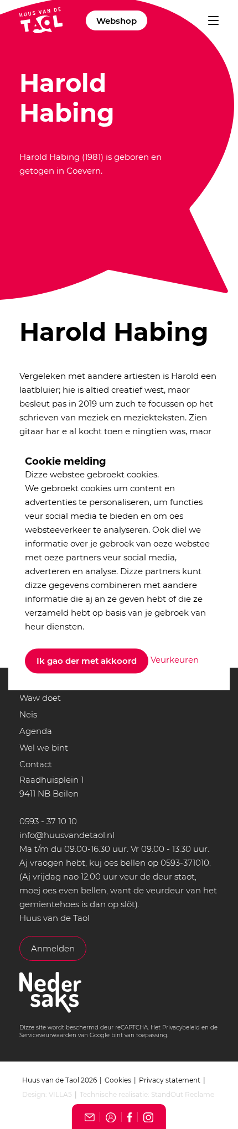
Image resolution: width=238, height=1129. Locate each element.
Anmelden (53, 948)
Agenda (35, 731)
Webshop (116, 20)
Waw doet (40, 698)
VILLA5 (60, 1094)
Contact (35, 764)
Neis (28, 714)
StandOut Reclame (182, 1094)
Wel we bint (43, 747)
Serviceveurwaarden (47, 1035)
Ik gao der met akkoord (87, 660)
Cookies (118, 1080)
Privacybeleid (181, 1027)
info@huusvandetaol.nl (67, 835)
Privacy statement (169, 1080)
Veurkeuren (175, 660)
